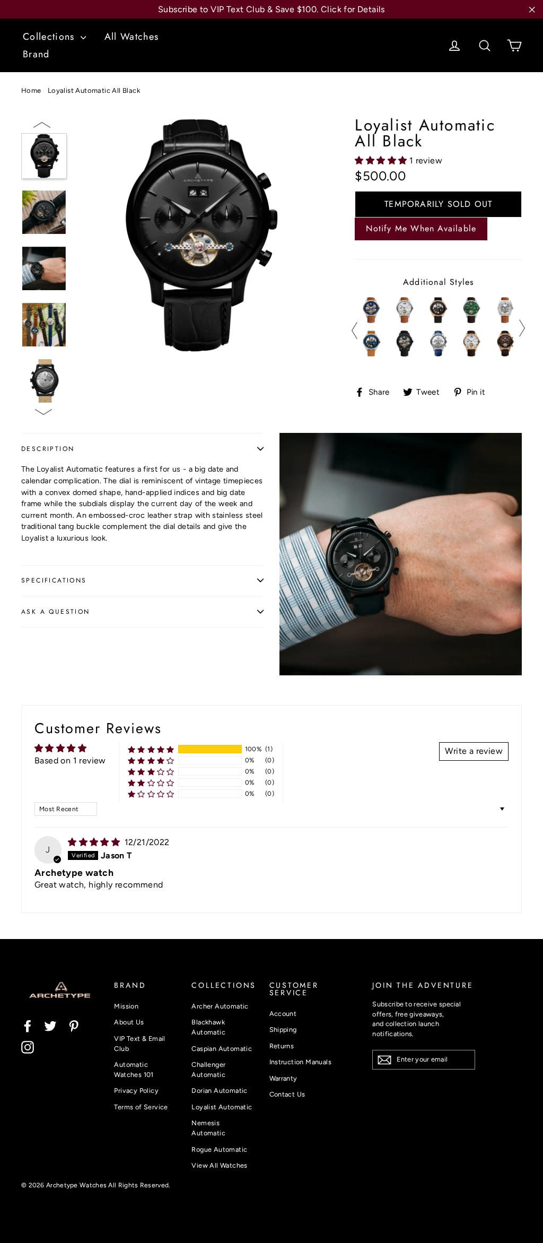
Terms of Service (141, 1107)
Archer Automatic (219, 1006)
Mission (126, 1006)
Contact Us (287, 1094)
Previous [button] (42, 124)
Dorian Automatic (219, 1090)
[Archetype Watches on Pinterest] (73, 1025)
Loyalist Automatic (221, 1107)
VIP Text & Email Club (139, 1044)
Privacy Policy (136, 1090)
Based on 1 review (70, 760)
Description (47, 449)
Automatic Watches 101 (133, 1070)
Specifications (54, 580)
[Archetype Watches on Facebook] (27, 1025)
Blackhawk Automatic (208, 1027)
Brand (36, 54)
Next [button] (42, 413)
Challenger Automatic (208, 1070)
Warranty (283, 1078)
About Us (129, 1022)
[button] (382, 160)
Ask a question (55, 611)
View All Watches (219, 1165)
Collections (50, 37)
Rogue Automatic (219, 1149)
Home (31, 90)
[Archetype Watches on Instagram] (27, 1047)
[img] (95, 842)
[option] (198, 235)
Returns (281, 1046)
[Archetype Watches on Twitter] (50, 1025)
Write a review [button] (474, 751)
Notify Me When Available (421, 228)
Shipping (283, 1029)
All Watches (131, 37)
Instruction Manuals (300, 1062)
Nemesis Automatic (208, 1128)
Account (283, 1014)
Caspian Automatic (221, 1049)
